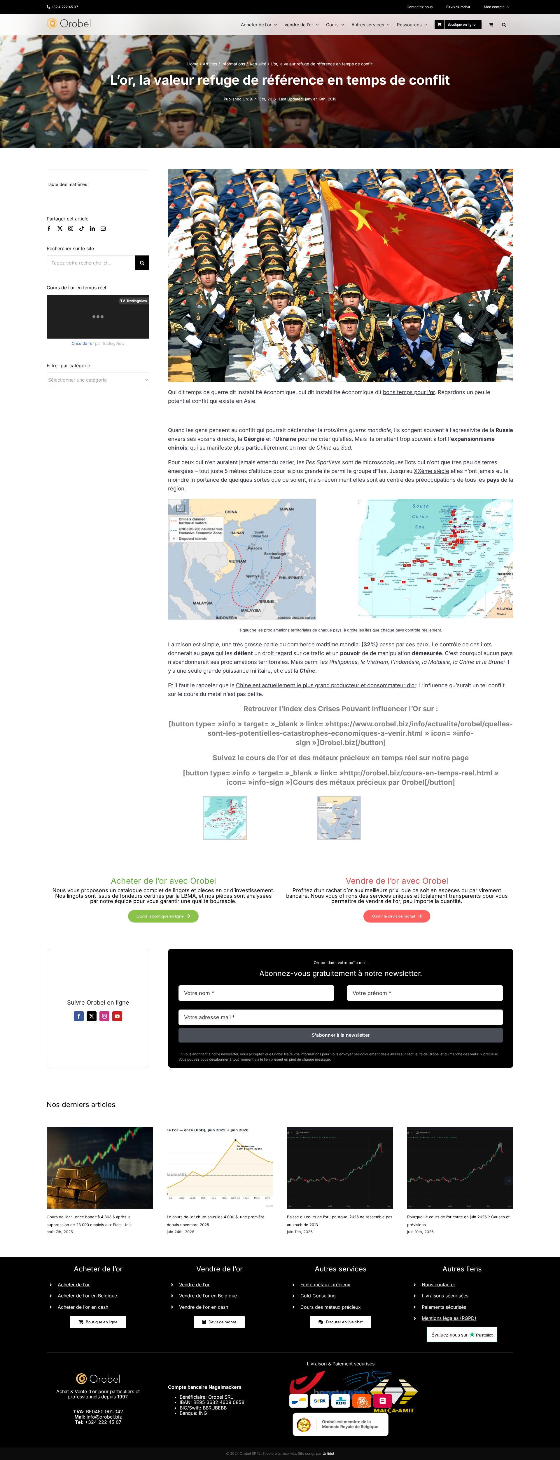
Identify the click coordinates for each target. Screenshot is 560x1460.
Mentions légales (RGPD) (449, 1318)
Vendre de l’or (194, 1284)
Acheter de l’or (74, 1284)
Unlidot (328, 1453)
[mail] (103, 228)
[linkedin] (92, 228)
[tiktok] (81, 228)
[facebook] (49, 228)
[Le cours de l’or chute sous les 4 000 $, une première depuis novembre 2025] (220, 1130)
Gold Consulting (318, 1296)
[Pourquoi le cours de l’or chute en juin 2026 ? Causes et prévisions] (460, 1130)
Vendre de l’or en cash (203, 1307)
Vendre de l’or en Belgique (208, 1296)
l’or (431, 392)
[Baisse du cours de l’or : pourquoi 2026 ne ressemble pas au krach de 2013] (340, 1130)
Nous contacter (438, 1284)
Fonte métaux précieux (325, 1284)
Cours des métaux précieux (330, 1307)
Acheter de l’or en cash (83, 1307)
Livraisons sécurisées (445, 1296)
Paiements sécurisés (444, 1307)
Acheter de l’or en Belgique (87, 1296)
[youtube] (117, 1016)
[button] (504, 24)
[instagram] (70, 228)
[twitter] (59, 228)
